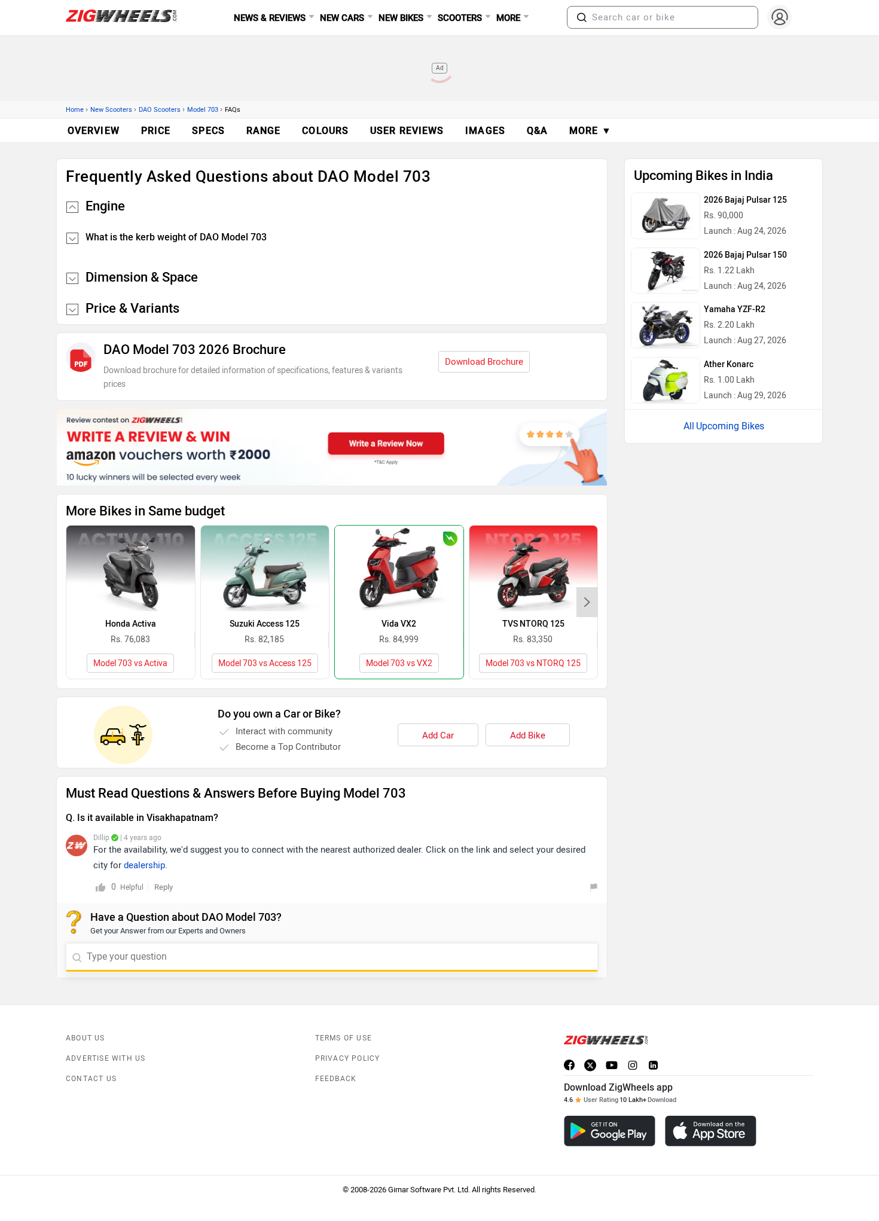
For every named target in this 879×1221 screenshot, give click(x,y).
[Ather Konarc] (665, 380)
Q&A (537, 130)
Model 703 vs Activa (130, 663)
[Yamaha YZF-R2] (665, 325)
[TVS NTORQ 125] (533, 568)
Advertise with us (105, 1058)
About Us (85, 1038)
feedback (336, 1079)
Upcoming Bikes (730, 426)
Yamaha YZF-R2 (734, 309)
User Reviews (407, 130)
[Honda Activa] (130, 568)
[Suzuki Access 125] (265, 568)
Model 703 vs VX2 (399, 663)
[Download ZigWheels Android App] (609, 1131)
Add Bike (527, 735)
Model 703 (202, 110)
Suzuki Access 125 (265, 624)
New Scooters (111, 110)
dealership (144, 865)
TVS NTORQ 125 (533, 624)
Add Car (438, 735)
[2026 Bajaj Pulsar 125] (665, 216)
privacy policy (347, 1058)
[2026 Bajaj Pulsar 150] (665, 271)
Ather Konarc (728, 364)
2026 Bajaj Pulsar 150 (745, 255)
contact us (91, 1079)
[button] (582, 17)
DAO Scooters (160, 110)
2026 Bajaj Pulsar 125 (745, 200)
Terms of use (343, 1038)
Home (75, 110)
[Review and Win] (332, 447)
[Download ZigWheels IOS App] (710, 1131)
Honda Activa (130, 624)
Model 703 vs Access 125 (265, 663)
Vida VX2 (398, 624)
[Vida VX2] (399, 568)
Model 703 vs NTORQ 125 (533, 663)
